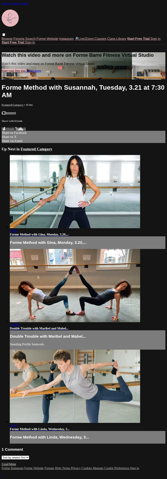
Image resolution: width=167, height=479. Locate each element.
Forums (19, 38)
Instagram (66, 38)
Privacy (76, 468)
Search (30, 38)
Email (22, 129)
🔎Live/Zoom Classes (90, 38)
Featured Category (13, 104)
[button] (3, 34)
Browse (7, 38)
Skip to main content (15, 3)
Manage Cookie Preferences (111, 468)
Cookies (87, 468)
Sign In (30, 42)
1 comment (9, 113)
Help (58, 468)
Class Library (116, 38)
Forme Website (47, 38)
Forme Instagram (12, 468)
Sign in (155, 38)
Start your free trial (14, 70)
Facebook (8, 129)
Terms (66, 468)
